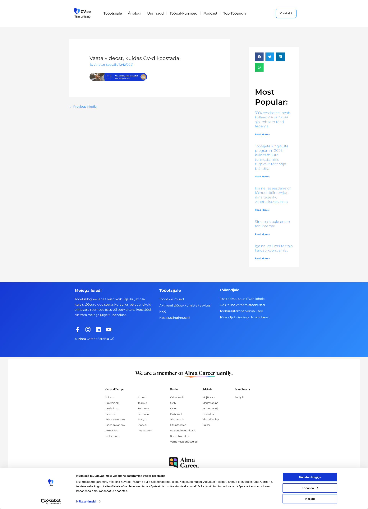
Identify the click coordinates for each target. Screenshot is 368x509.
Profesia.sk (112, 402)
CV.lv (173, 402)
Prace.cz (110, 414)
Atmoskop (111, 430)
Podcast (210, 13)
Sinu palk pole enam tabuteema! (272, 224)
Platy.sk (142, 424)
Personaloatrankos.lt (183, 430)
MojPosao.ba (210, 402)
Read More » (262, 134)
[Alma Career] (184, 462)
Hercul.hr (208, 414)
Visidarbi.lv (177, 419)
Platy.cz (142, 419)
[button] (259, 56)
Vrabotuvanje (210, 408)
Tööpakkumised (183, 13)
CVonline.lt (177, 397)
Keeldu (310, 498)
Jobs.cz (109, 397)
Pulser (206, 424)
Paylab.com (145, 430)
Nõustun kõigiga (310, 477)
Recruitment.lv (179, 436)
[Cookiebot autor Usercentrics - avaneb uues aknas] (51, 501)
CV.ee (173, 408)
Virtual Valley (210, 419)
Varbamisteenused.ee (184, 441)
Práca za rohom (115, 419)
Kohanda (308, 487)
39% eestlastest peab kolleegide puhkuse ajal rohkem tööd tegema (272, 119)
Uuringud (155, 13)
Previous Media (83, 106)
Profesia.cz (112, 408)
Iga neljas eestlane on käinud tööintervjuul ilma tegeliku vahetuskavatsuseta (273, 195)
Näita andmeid (86, 501)
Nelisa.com (112, 436)
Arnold (142, 397)
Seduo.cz (143, 408)
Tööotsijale (113, 13)
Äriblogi (134, 13)
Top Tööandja (234, 13)
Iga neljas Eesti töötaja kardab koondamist (274, 248)
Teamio (142, 402)
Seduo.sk (143, 414)
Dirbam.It (176, 414)
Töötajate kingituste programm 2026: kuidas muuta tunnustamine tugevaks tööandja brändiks (271, 157)
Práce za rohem (115, 424)
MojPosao (208, 397)
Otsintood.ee (178, 424)
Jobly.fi (239, 397)
